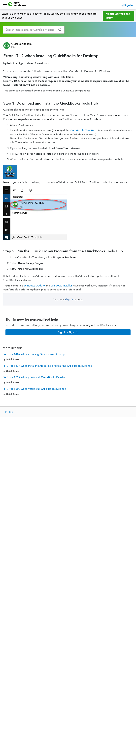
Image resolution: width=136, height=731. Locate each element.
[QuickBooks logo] (17, 4)
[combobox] (34, 30)
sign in (69, 299)
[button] (5, 4)
